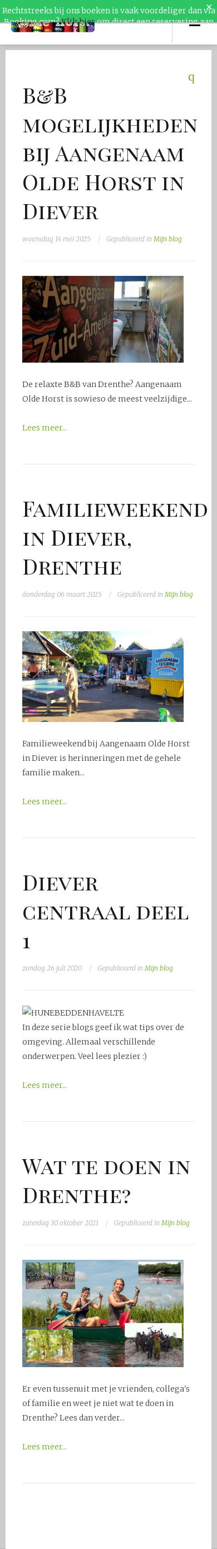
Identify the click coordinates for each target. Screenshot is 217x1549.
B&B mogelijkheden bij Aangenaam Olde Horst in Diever (110, 152)
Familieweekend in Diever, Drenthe (115, 536)
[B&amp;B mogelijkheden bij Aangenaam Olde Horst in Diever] (103, 319)
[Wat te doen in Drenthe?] (103, 1313)
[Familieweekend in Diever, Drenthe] (103, 676)
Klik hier (78, 22)
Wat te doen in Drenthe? (106, 1180)
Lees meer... (44, 428)
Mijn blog (168, 239)
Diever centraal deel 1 (105, 910)
